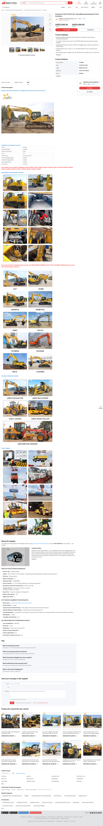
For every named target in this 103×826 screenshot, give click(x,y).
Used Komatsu (76, 802)
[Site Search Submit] (70, 2)
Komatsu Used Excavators (88, 802)
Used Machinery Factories (8, 802)
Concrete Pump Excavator (70, 795)
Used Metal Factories (34, 802)
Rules (100, 7)
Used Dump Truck (20, 603)
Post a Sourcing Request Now (40, 702)
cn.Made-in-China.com (64, 818)
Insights (81, 816)
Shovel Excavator (57, 795)
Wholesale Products (51, 816)
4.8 (85, 84)
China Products (30, 816)
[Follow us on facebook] (90, 812)
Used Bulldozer (80, 778)
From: (8, 683)
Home (2, 10)
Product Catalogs (21, 773)
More (2, 808)
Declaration (66, 821)
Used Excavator (28, 603)
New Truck (3, 778)
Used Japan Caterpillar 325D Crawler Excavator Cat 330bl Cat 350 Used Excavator (50, 733)
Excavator (44, 10)
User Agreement (59, 821)
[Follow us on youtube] (97, 812)
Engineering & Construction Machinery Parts (12, 795)
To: (8, 687)
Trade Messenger (23, 812)
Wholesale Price (60, 816)
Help (77, 7)
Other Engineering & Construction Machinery (41, 795)
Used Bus (13, 603)
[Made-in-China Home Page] (9, 2)
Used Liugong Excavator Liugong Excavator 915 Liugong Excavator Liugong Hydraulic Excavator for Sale (9, 761)
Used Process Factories (47, 802)
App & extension (84, 7)
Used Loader (4, 781)
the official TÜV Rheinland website (42, 543)
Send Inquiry (66, 29)
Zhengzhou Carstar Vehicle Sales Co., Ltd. (68, 18)
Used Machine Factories (22, 802)
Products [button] (24, 3)
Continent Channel (67, 816)
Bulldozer (27, 795)
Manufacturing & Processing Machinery (14, 10)
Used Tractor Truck (81, 776)
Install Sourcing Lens (36, 812)
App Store (5, 812)
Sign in (100, 3)
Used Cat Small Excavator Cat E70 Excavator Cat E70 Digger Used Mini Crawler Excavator (91, 733)
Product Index (75, 816)
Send (12, 702)
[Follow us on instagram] (95, 812)
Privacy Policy (73, 821)
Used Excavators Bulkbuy (39, 805)
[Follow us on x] (92, 812)
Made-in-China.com (45, 818)
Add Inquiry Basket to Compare (27, 55)
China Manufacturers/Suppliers (40, 816)
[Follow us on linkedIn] (101, 812)
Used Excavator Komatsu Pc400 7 (23, 805)
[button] (66, 2)
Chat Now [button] (91, 30)
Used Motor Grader (30, 781)
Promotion (3, 776)
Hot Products (23, 816)
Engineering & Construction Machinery (32, 10)
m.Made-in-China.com (55, 818)
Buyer (69, 7)
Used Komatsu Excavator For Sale (62, 802)
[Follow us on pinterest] (99, 812)
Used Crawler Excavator (8, 805)
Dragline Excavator (83, 795)
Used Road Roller (55, 781)
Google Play (13, 812)
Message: (7, 691)
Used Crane (79, 781)
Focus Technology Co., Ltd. (42, 821)
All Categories (6, 7)
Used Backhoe (55, 778)
